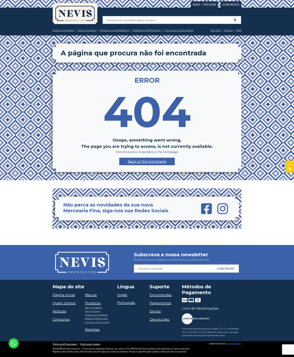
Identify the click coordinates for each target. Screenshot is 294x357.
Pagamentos (160, 303)
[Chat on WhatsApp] (14, 343)
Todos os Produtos (63, 30)
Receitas (215, 30)
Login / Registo (231, 4)
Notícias (59, 311)
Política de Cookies (90, 344)
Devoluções (159, 319)
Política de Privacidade (65, 344)
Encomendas (161, 295)
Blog (238, 30)
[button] (147, 161)
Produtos (93, 303)
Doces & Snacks (87, 30)
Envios (155, 311)
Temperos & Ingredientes (114, 30)
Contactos (61, 319)
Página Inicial (64, 295)
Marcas (228, 30)
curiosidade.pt (233, 343)
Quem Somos (64, 303)
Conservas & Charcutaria (178, 30)
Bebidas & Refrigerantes (147, 30)
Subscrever (225, 268)
